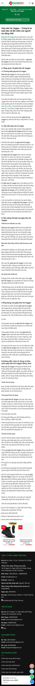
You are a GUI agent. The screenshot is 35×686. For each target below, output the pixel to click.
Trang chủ (5, 9)
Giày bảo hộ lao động (25, 9)
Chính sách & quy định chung (10, 658)
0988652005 (23, 573)
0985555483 (13, 617)
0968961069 (12, 622)
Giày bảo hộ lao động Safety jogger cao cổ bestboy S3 (9, 541)
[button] (2, 3)
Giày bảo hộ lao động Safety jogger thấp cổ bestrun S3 (26, 541)
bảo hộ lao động (6, 106)
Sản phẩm (13, 9)
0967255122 (13, 573)
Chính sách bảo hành (8, 662)
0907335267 (11, 640)
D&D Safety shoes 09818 (10, 680)
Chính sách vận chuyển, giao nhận (12, 672)
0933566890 (12, 645)
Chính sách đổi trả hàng (9, 669)
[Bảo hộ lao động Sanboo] (16, 3)
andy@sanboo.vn (11, 577)
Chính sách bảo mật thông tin (10, 665)
